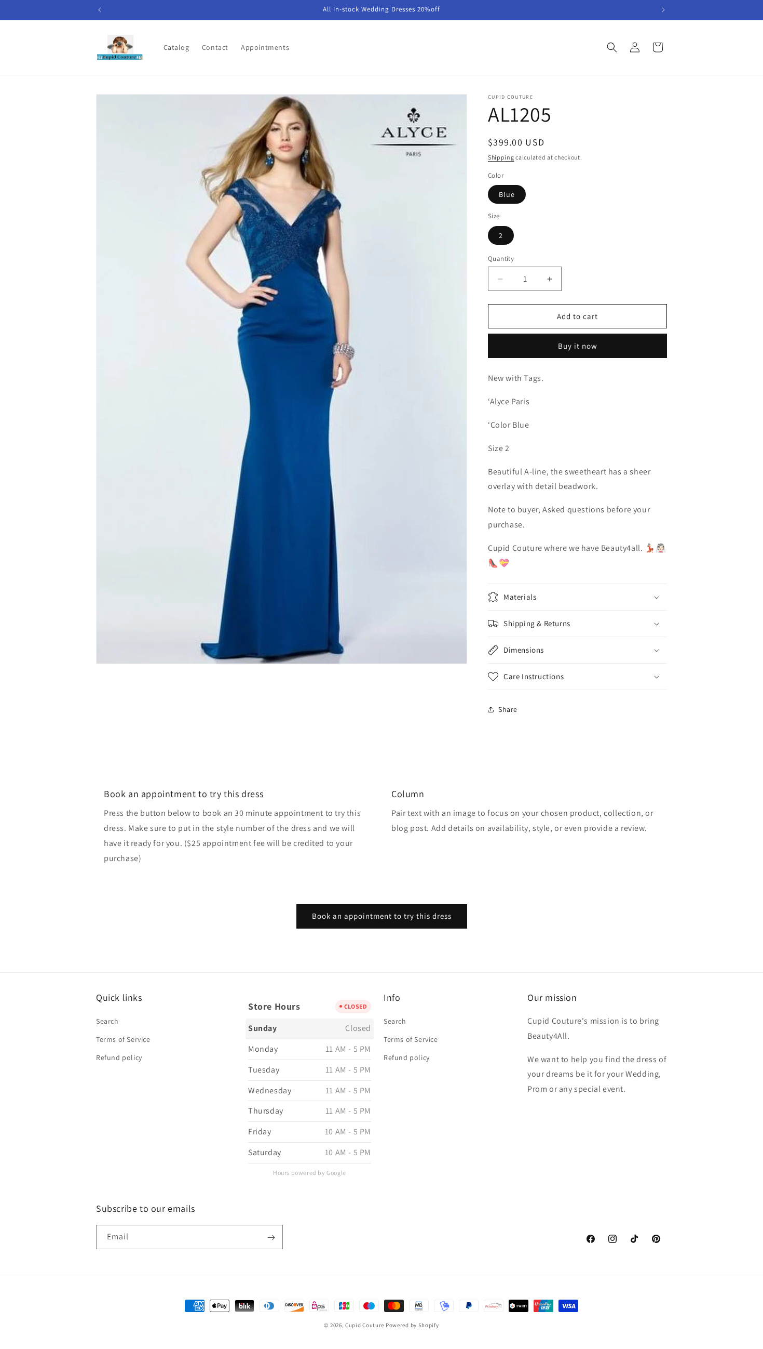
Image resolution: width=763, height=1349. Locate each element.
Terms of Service (123, 1039)
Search (107, 1021)
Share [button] (507, 709)
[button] (612, 47)
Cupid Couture (364, 1325)
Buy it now (577, 346)
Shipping (501, 157)
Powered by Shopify (412, 1325)
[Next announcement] (663, 10)
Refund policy (119, 1058)
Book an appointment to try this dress (382, 916)
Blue (507, 194)
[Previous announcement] (99, 10)
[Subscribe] (271, 1237)
